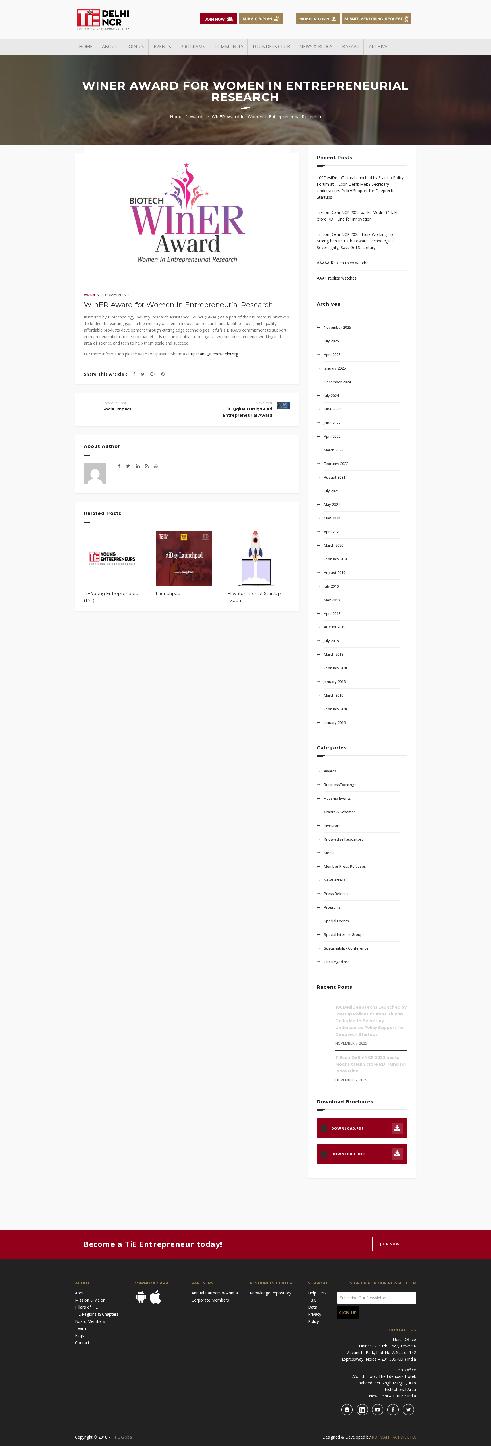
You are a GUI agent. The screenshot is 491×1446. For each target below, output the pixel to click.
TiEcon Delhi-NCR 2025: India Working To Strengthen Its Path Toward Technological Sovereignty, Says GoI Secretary (355, 241)
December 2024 (337, 381)
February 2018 (336, 667)
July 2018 (331, 640)
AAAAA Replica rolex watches (344, 262)
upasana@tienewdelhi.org (214, 354)
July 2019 (331, 586)
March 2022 (333, 449)
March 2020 (333, 545)
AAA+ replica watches (337, 278)
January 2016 (335, 722)
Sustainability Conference (346, 948)
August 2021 (334, 477)
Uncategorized (336, 961)
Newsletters (334, 880)
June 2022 (332, 422)
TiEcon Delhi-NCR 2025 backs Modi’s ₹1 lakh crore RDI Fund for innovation (358, 216)
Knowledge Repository (343, 839)
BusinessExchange (340, 784)
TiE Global (123, 1437)
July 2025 (331, 340)
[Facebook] (134, 374)
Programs (332, 907)
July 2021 (331, 490)
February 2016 (336, 708)
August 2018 (334, 627)
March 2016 (333, 695)
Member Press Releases (345, 866)
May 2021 (332, 504)
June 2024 (332, 409)
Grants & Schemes (340, 811)
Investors (332, 825)
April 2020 (332, 531)
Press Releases (337, 893)
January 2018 (335, 681)
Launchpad (168, 593)
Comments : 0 (117, 294)
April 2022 (332, 436)
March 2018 (333, 654)
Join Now (390, 1243)
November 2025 (337, 327)
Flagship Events (337, 798)
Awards (197, 116)
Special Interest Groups (344, 934)
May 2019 (332, 599)
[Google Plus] (152, 374)
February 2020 (336, 558)
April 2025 (332, 354)
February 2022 (336, 463)
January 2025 (335, 368)
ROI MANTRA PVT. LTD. (394, 1437)
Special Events (336, 920)
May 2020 (332, 518)
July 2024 (331, 395)
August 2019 (334, 572)
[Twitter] (143, 374)
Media (329, 852)
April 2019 (332, 613)
